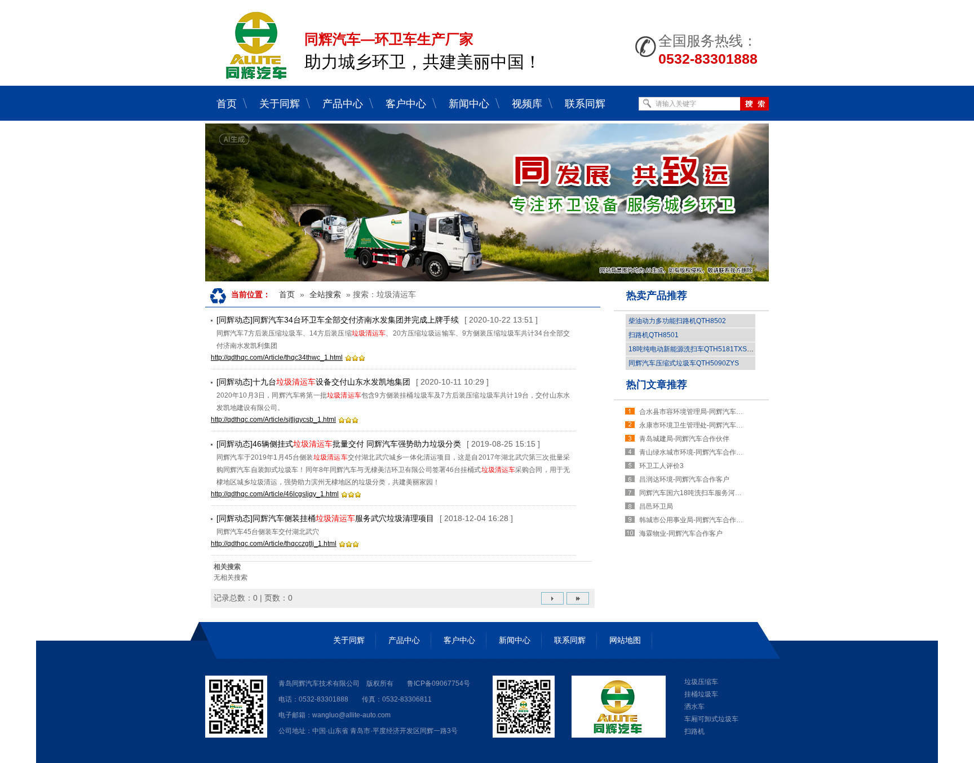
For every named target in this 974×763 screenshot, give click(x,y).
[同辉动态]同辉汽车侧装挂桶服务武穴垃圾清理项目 (325, 518)
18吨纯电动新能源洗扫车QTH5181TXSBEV (694, 349)
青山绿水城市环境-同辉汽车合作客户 (692, 452)
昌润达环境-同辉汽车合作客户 (684, 479)
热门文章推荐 (656, 384)
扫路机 (694, 731)
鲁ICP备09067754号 (438, 683)
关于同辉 (349, 640)
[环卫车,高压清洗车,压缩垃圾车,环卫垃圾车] (487, 202)
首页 (287, 294)
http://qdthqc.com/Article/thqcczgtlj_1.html (274, 544)
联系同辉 (570, 640)
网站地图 (625, 640)
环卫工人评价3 (661, 466)
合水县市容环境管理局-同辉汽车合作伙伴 (692, 412)
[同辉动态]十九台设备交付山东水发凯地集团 (313, 381)
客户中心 (459, 640)
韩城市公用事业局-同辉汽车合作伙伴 (692, 520)
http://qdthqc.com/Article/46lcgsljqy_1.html (275, 494)
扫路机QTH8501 (653, 335)
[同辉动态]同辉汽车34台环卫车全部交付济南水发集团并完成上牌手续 (337, 319)
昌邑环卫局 (656, 506)
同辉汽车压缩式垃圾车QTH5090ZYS (683, 363)
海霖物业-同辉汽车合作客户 (681, 533)
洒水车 (694, 707)
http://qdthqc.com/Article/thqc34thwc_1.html (277, 357)
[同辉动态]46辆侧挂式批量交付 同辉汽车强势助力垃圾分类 (338, 443)
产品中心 (404, 640)
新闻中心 (514, 640)
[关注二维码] (236, 735)
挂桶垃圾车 (701, 694)
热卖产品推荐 (656, 295)
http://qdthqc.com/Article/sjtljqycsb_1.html (273, 420)
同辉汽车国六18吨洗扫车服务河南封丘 (692, 493)
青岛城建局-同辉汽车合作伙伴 (684, 439)
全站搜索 (325, 294)
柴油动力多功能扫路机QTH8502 (677, 321)
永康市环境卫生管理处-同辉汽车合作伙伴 (692, 425)
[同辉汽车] (255, 77)
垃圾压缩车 (701, 682)
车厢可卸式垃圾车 (711, 719)
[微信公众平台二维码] (524, 735)
